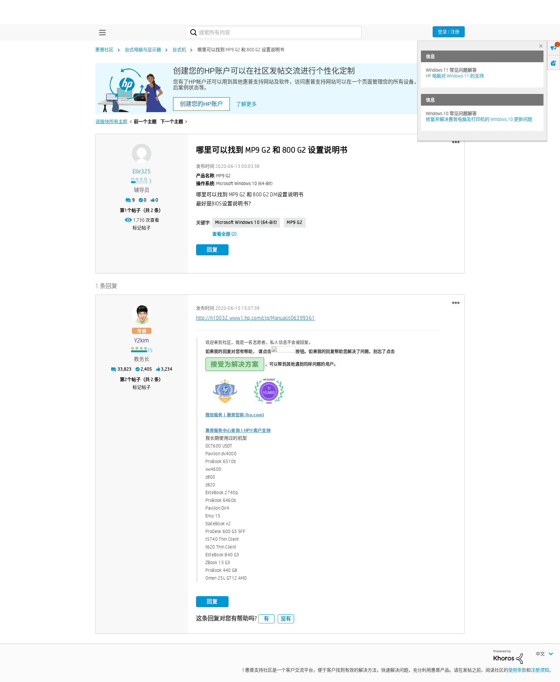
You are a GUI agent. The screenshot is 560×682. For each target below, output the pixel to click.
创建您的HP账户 (201, 104)
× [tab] (540, 46)
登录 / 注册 (449, 32)
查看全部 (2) (224, 234)
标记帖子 (142, 228)
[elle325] (141, 153)
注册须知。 (542, 670)
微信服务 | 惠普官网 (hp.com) (234, 414)
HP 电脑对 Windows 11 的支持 (455, 76)
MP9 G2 (295, 222)
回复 (212, 249)
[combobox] (274, 32)
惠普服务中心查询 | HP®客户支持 (238, 430)
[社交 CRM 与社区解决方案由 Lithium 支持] (508, 656)
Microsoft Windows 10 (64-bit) (246, 222)
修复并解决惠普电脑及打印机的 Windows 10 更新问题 (479, 119)
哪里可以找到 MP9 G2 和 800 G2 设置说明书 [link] (240, 49)
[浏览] (100, 32)
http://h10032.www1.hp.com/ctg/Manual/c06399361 (255, 318)
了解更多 (246, 104)
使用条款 (517, 670)
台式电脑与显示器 (143, 49)
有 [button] (266, 618)
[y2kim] (141, 314)
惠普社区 (104, 49)
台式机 (179, 49)
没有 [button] (286, 618)
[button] (455, 142)
